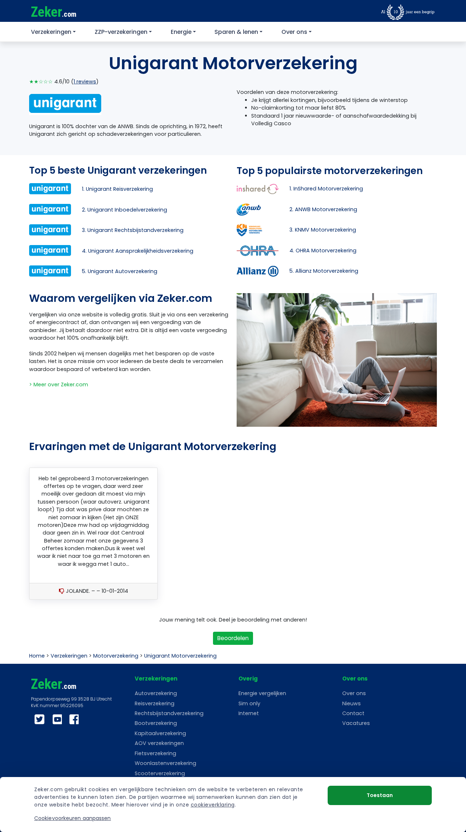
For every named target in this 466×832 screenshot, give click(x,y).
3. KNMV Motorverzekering (322, 229)
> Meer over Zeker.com (58, 384)
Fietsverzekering (155, 753)
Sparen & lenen (236, 32)
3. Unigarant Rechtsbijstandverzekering (132, 230)
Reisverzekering (154, 703)
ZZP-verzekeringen (121, 32)
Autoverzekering (156, 693)
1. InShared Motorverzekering (326, 188)
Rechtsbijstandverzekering (169, 713)
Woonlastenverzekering (165, 763)
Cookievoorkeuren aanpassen (72, 818)
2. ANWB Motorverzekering (323, 209)
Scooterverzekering (160, 773)
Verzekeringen (51, 32)
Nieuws (351, 703)
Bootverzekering (156, 723)
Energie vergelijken (262, 693)
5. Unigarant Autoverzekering (119, 271)
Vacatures (356, 723)
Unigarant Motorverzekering (180, 655)
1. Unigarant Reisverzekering (117, 189)
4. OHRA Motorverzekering (322, 250)
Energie (181, 32)
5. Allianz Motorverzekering (323, 271)
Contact (353, 713)
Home (37, 655)
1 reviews (85, 81)
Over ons (294, 32)
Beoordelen (233, 638)
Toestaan (380, 795)
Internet (248, 713)
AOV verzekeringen (159, 743)
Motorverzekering (115, 655)
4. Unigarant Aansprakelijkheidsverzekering (137, 251)
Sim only (249, 703)
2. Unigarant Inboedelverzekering (124, 209)
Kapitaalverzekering (160, 733)
